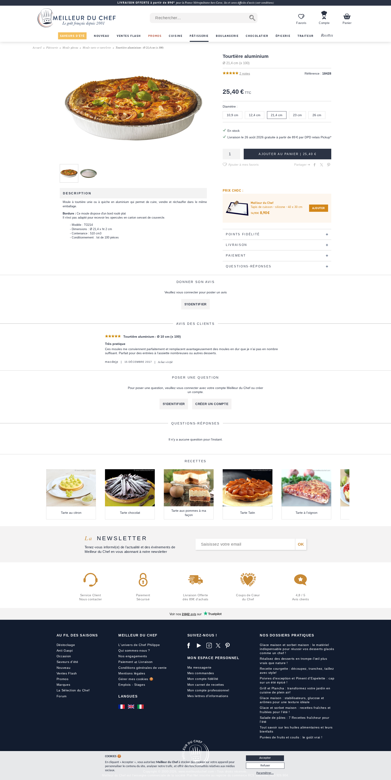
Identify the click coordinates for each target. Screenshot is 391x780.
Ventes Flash (67, 673)
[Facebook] (191, 645)
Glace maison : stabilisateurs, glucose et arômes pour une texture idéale (292, 700)
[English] (131, 706)
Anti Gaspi (65, 650)
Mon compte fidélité (202, 679)
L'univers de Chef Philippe (139, 645)
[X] (219, 645)
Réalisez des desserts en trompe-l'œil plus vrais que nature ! (293, 661)
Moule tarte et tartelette (97, 47)
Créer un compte (212, 404)
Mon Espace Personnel (213, 658)
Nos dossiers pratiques (287, 635)
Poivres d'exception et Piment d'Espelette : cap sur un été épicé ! (297, 680)
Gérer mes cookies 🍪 (135, 679)
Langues (128, 696)
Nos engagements (132, 656)
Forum (62, 696)
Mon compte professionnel (208, 690)
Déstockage (66, 645)
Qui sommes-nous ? (134, 650)
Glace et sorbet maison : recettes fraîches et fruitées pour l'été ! (295, 710)
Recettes (327, 35)
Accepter (265, 758)
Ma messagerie (199, 667)
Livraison (145, 662)
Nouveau (64, 667)
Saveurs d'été (67, 662)
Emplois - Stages (131, 684)
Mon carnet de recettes (205, 684)
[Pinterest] (229, 645)
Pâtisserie (52, 47)
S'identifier (195, 304)
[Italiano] (141, 706)
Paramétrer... (265, 773)
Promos (63, 679)
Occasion (64, 656)
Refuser (265, 765)
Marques (63, 684)
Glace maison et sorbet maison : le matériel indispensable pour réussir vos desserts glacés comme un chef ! (297, 649)
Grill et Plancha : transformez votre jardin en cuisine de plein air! (295, 690)
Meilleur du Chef (137, 635)
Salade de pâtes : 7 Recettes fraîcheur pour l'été (294, 719)
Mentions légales (131, 673)
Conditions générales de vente (142, 667)
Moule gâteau (70, 47)
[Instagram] (210, 645)
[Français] (122, 706)
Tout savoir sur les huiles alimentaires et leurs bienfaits (296, 729)
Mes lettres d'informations (207, 696)
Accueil (37, 47)
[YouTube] (200, 645)
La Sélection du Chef (73, 690)
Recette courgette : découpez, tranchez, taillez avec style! (297, 670)
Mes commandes (200, 673)
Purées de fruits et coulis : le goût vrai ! (291, 737)
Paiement (125, 662)
